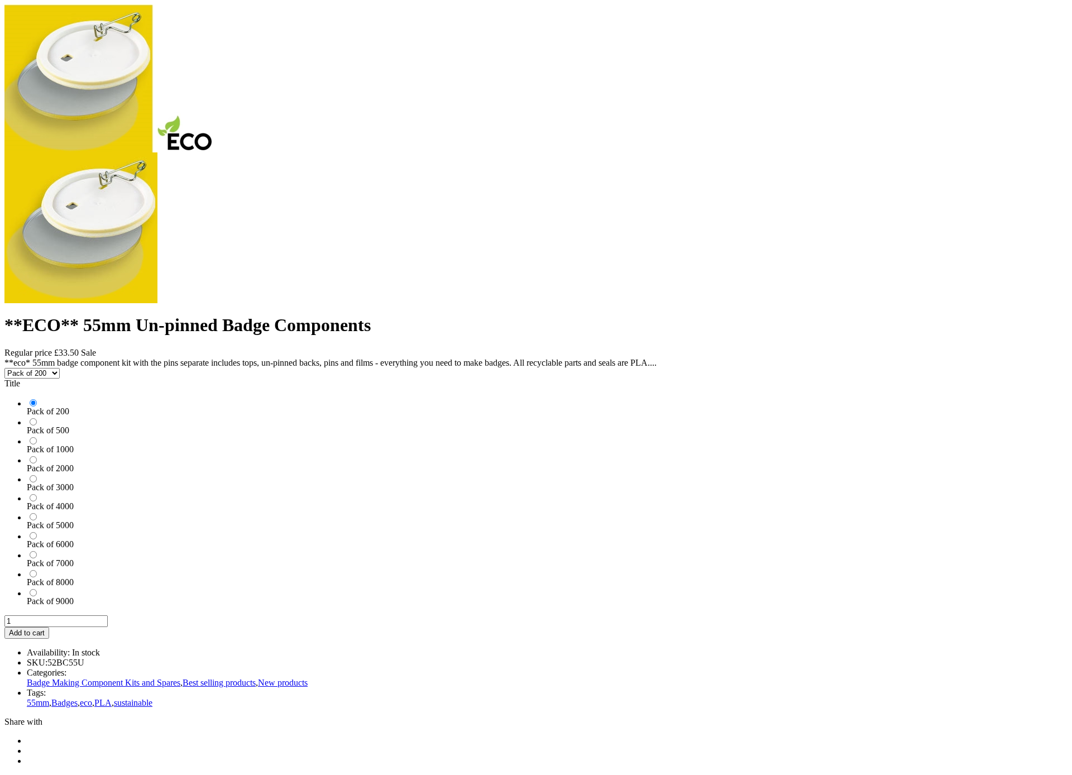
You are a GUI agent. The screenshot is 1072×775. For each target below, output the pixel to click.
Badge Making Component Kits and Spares (103, 682)
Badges (64, 702)
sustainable (133, 702)
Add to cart (27, 633)
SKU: (37, 662)
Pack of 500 (48, 430)
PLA (103, 702)
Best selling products (219, 682)
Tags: (36, 692)
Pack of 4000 (50, 506)
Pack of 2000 (50, 468)
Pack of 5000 (50, 525)
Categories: (46, 672)
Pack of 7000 (50, 563)
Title (12, 383)
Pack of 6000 (50, 544)
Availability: (48, 652)
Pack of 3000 (50, 487)
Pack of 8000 (50, 582)
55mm (38, 702)
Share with (23, 721)
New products (283, 682)
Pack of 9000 (50, 601)
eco (86, 702)
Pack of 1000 (50, 449)
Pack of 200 (48, 411)
